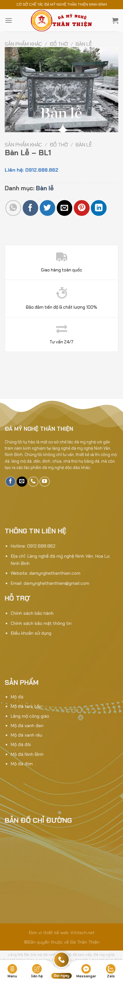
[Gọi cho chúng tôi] (33, 482)
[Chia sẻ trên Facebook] (30, 208)
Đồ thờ (59, 44)
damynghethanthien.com (54, 573)
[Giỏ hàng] (115, 20)
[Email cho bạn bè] (64, 208)
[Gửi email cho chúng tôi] (22, 482)
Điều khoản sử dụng (31, 633)
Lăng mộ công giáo (30, 716)
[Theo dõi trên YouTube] (44, 482)
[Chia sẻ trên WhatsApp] (13, 208)
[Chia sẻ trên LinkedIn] (98, 208)
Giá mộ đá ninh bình (47, 954)
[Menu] (8, 20)
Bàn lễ (84, 44)
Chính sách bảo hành (32, 613)
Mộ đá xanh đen (27, 725)
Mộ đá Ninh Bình (27, 754)
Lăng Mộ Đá (18, 954)
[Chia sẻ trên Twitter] (47, 208)
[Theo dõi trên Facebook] (10, 482)
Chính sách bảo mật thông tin (41, 623)
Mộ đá (17, 697)
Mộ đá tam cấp (26, 706)
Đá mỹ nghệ (104, 954)
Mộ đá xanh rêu (26, 735)
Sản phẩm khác (23, 44)
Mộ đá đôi (21, 744)
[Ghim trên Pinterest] (81, 208)
